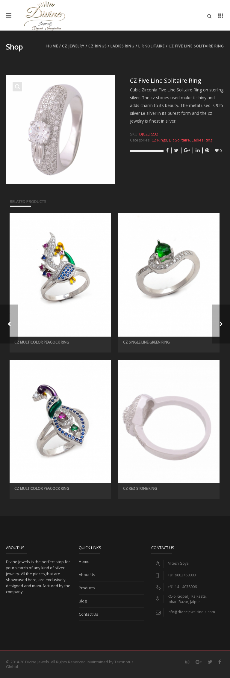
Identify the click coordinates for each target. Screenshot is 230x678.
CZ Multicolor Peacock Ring (41, 342)
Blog (83, 601)
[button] (17, 86)
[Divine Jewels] (44, 15)
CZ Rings (97, 46)
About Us (87, 574)
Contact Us (88, 614)
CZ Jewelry (73, 46)
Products (87, 587)
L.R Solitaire (151, 46)
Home (52, 46)
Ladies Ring (122, 46)
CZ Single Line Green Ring (146, 342)
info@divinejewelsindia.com (191, 611)
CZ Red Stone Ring (140, 488)
